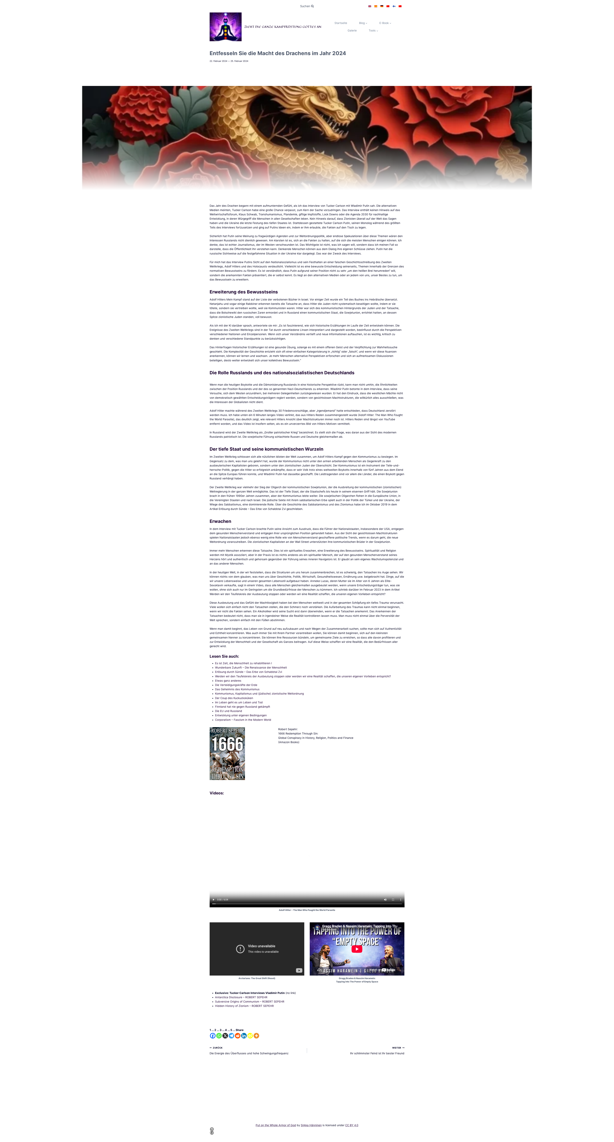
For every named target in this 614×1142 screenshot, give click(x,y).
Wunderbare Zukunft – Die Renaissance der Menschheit (251, 667)
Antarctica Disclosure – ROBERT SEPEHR (241, 997)
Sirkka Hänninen (311, 1125)
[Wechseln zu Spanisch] (376, 6)
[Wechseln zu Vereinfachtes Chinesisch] (388, 6)
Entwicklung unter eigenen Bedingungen (241, 715)
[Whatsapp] (219, 1035)
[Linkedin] (244, 1035)
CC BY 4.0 (351, 1125)
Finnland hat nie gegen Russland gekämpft (242, 706)
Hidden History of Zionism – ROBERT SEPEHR (244, 1005)
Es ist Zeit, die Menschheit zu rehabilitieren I (243, 663)
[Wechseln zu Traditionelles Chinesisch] (400, 6)
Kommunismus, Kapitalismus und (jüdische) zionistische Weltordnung (259, 693)
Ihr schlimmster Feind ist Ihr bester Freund (377, 1050)
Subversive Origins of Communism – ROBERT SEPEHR (249, 1001)
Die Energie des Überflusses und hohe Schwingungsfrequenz (249, 1050)
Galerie (352, 30)
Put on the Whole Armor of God (276, 1125)
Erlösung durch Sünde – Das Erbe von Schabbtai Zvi (248, 671)
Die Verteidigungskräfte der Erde (236, 685)
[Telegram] (231, 1035)
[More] (256, 1035)
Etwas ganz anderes (228, 680)
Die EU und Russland (228, 711)
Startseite (341, 23)
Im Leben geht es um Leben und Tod (239, 702)
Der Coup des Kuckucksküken (234, 698)
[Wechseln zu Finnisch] (394, 6)
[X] (225, 1035)
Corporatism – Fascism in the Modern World (243, 719)
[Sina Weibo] (250, 1035)
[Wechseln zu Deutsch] (382, 6)
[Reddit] (237, 1035)
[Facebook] (213, 1035)
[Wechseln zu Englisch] (370, 6)
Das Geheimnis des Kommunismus (237, 689)
